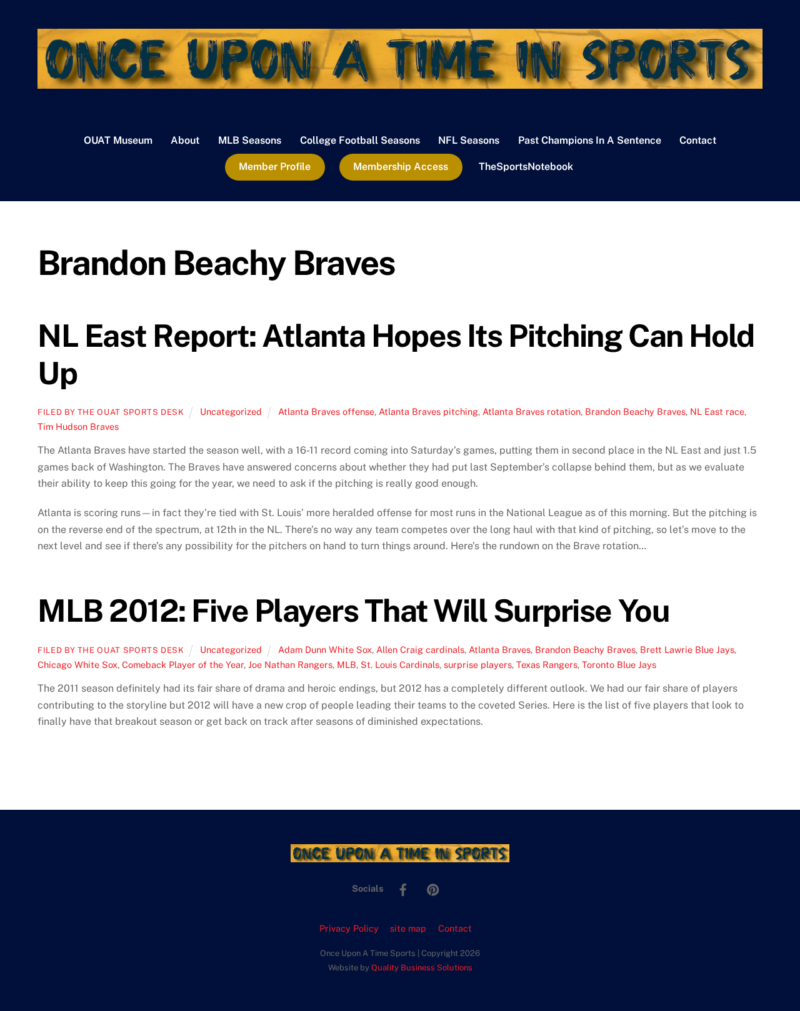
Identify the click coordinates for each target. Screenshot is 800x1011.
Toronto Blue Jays (619, 664)
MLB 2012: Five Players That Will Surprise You (353, 610)
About (185, 140)
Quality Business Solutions (421, 967)
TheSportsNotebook (526, 166)
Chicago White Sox (78, 664)
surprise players (478, 664)
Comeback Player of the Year (183, 664)
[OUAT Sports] (400, 82)
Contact (697, 140)
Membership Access (400, 166)
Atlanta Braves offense (326, 411)
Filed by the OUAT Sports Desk (111, 412)
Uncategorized (231, 411)
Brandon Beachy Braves (635, 411)
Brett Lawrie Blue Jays (687, 649)
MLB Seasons (249, 140)
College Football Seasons (360, 140)
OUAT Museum (118, 140)
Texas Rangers (547, 664)
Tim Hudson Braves (78, 426)
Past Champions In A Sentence (589, 140)
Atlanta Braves (500, 649)
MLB (346, 664)
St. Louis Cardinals (400, 664)
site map (408, 928)
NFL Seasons (468, 140)
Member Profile (275, 166)
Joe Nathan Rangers (290, 664)
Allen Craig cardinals (420, 649)
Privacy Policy (349, 928)
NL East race (717, 411)
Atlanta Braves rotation (531, 411)
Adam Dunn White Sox (325, 649)
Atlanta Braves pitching (428, 411)
